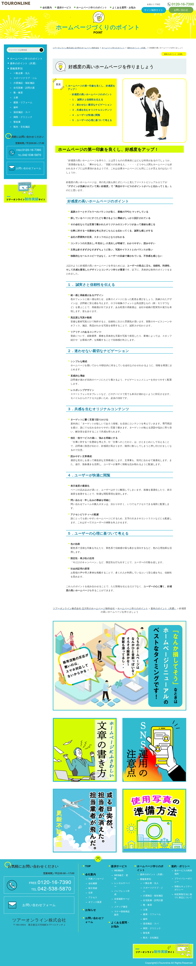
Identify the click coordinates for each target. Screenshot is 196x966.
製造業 (17, 121)
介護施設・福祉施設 (24, 82)
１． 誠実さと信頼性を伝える (87, 99)
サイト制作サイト (153, 10)
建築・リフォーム (22, 102)
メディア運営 (120, 906)
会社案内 (47, 7)
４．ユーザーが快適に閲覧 (85, 115)
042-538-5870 (31, 155)
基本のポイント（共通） (24, 63)
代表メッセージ (96, 878)
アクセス (92, 897)
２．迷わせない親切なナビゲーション (91, 104)
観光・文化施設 (21, 126)
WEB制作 (119, 870)
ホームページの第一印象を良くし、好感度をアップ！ (90, 87)
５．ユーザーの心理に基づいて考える (91, 120)
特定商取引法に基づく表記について (183, 896)
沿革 (90, 892)
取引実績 (92, 887)
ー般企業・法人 (21, 73)
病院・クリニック (22, 117)
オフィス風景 (95, 901)
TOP (88, 866)
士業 (15, 97)
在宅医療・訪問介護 (24, 87)
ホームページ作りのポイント (91, 7)
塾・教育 (18, 92)
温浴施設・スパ (21, 112)
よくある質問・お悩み (124, 7)
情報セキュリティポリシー (183, 888)
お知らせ (90, 910)
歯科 (15, 107)
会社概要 (92, 883)
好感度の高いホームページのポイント (91, 94)
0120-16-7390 (183, 4)
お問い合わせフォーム (28, 168)
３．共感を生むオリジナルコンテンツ (91, 109)
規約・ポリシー (180, 866)
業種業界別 (16, 68)
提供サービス (64, 7)
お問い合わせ (181, 9)
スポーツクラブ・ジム (25, 78)
